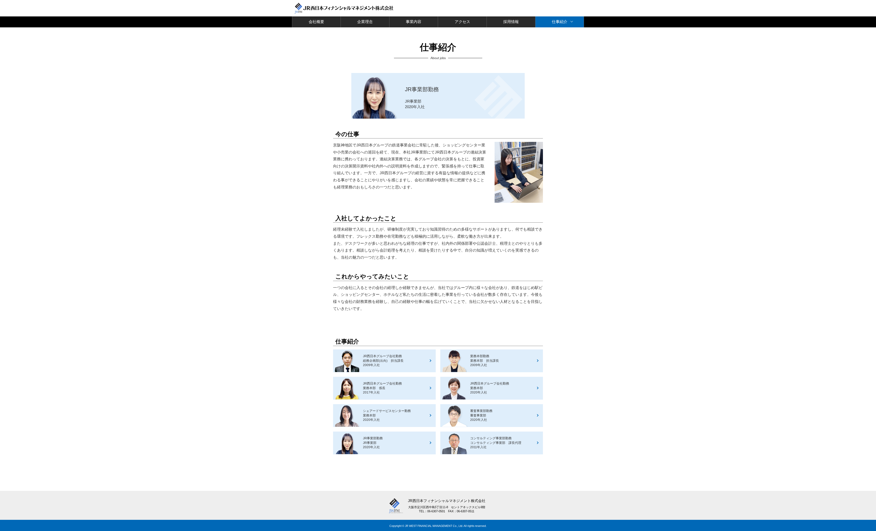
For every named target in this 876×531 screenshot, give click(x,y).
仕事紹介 (559, 22)
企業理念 (365, 22)
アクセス (462, 22)
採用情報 (511, 22)
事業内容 (413, 22)
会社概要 (316, 22)
